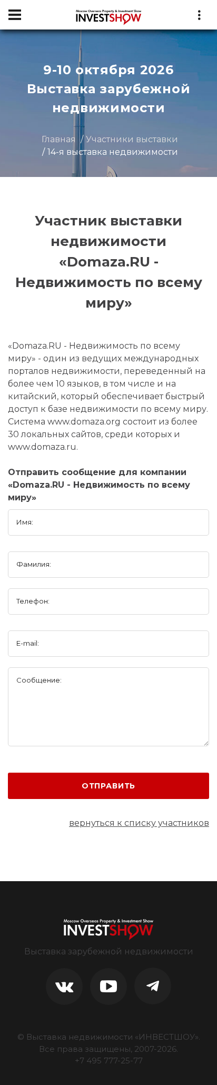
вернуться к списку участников (139, 823)
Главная (59, 139)
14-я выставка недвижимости (112, 152)
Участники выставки (132, 139)
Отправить (109, 786)
